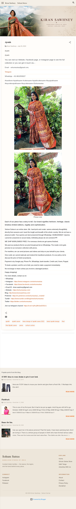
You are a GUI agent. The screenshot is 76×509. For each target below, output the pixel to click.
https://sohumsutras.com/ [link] (21, 290)
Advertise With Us (65, 467)
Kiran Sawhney (10, 3)
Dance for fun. (7, 422)
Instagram (5, 477)
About (61, 477)
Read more (70, 392)
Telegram (8, 72)
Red (63, 321)
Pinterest (5, 483)
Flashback (6, 399)
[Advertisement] (38, 351)
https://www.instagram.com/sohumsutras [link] (28, 281)
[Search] (73, 3)
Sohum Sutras (22, 3)
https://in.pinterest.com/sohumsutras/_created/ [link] (28, 296)
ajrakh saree (16, 321)
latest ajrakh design (53, 321)
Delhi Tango (63, 464)
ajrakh (8, 321)
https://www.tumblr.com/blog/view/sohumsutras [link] (27, 298)
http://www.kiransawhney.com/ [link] (19, 293)
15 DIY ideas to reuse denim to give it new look (20, 376)
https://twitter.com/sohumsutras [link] (21, 301)
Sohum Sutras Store (65, 461)
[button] (70, 42)
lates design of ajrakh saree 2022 (33, 321)
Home (61, 459)
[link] (28, 284)
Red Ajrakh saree (11, 325)
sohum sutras (30, 325)
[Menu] (2, 3)
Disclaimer (62, 486)
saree (21, 325)
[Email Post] (6, 317)
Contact (61, 480)
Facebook (5, 480)
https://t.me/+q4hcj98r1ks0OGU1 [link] (35, 306)
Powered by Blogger (39, 499)
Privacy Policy (63, 483)
